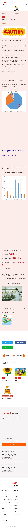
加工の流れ (16, 503)
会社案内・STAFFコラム (8, 13)
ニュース (3, 523)
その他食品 (17, 499)
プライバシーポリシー (18, 515)
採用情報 (16, 508)
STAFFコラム (4, 520)
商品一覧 (16, 490)
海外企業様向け (6, 496)
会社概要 (4, 514)
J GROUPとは (5, 511)
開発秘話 (16, 505)
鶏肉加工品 (17, 493)
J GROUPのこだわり (6, 503)
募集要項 (16, 511)
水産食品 (16, 496)
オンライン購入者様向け (7, 499)
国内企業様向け (6, 493)
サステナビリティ (6, 517)
